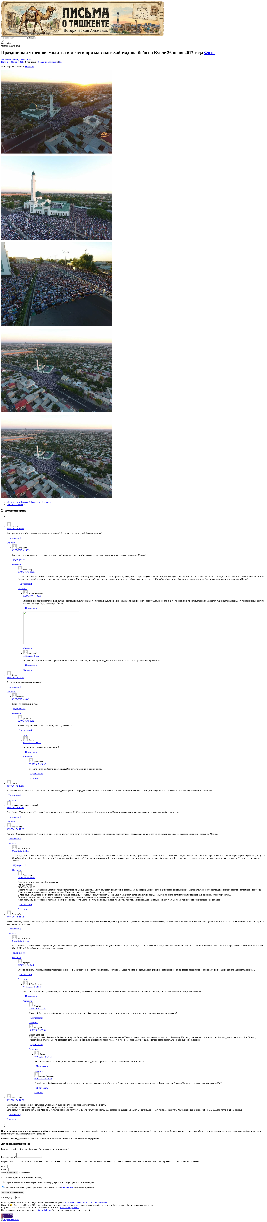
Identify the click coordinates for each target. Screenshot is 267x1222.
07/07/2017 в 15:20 (37, 1008)
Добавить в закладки (48, 62)
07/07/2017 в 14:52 (32, 987)
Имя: (4, 1166)
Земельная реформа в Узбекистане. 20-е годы (29, 502)
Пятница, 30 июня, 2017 (12, 62)
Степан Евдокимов (69, 1207)
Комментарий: (8, 1157)
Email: (4, 1169)
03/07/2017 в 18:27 (26, 572)
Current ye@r (8, 1197)
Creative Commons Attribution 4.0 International (86, 1202)
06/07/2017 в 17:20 (15, 829)
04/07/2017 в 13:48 (32, 596)
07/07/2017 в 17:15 (43, 1057)
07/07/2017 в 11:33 (20, 941)
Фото (209, 52)
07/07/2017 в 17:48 (43, 1078)
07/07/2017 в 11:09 (26, 877)
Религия (27, 59)
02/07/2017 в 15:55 (20, 550)
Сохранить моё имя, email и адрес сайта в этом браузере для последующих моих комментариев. (49, 1182)
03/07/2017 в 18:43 (37, 764)
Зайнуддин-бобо (9, 59)
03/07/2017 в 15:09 (15, 786)
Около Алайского (15, 504)
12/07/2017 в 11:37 (31, 656)
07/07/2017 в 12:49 (26, 965)
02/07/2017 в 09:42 (20, 699)
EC (60, 62)
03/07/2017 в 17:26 (15, 807)
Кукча (20, 59)
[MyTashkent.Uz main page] (133, 18)
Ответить (11, 543)
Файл (3, 1172)
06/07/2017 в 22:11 (20, 851)
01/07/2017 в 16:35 (15, 528)
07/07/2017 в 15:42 (37, 1030)
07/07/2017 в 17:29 (15, 1100)
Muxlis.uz (29, 66)
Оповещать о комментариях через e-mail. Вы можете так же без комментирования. (49, 1187)
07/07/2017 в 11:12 (15, 917)
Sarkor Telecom (44, 1210)
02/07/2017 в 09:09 (15, 677)
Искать (31, 38)
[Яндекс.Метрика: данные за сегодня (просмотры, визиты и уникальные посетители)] (10, 1219)
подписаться (67, 1187)
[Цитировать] (14, 538)
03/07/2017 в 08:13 (32, 742)
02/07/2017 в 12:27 (26, 721)
